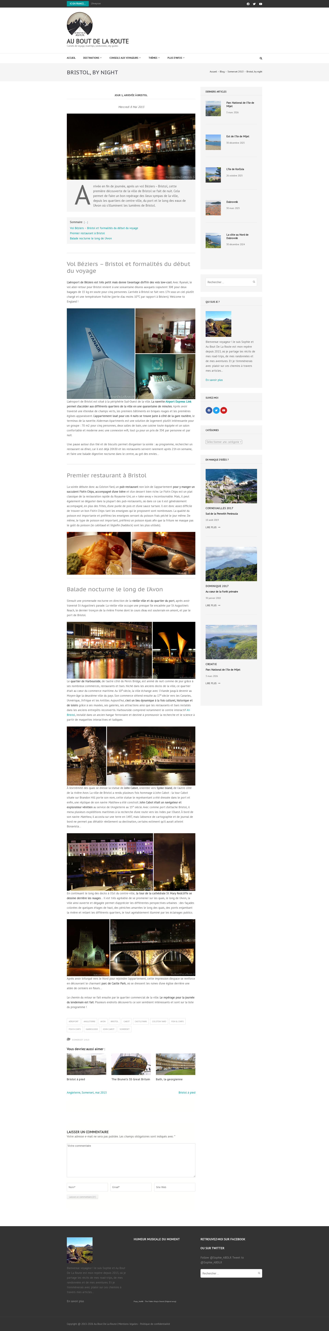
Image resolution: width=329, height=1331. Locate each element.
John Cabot (108, 1029)
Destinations (91, 57)
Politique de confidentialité (155, 1324)
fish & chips (177, 1021)
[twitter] (216, 410)
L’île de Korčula (235, 169)
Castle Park (141, 1021)
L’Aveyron (96, 3)
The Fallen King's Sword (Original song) (160, 1301)
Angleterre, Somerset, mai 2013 (87, 1092)
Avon (103, 1021)
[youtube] (223, 410)
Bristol (114, 1021)
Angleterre (89, 1021)
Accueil (71, 57)
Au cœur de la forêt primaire (222, 591)
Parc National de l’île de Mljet (223, 669)
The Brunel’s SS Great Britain (130, 1079)
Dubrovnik (232, 202)
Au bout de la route (98, 41)
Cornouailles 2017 (219, 508)
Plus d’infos (175, 57)
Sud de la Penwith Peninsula (222, 513)
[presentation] (213, 108)
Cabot (127, 1021)
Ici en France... (78, 3)
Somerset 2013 (80, 1039)
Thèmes (153, 57)
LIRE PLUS (213, 527)
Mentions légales (128, 1324)
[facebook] (209, 410)
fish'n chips (75, 1029)
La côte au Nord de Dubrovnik (237, 236)
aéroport (73, 1021)
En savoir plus (214, 380)
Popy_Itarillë (138, 1301)
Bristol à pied (76, 1079)
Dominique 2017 (217, 586)
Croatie (211, 664)
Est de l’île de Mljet (237, 136)
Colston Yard (159, 1021)
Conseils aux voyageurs (123, 57)
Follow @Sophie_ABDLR (215, 1257)
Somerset (125, 1029)
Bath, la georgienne (169, 1079)
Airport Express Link (178, 401)
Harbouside (92, 1029)
